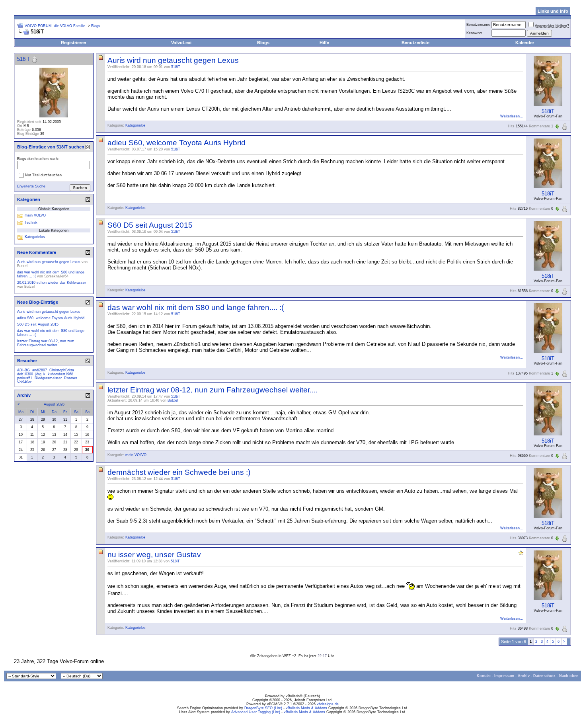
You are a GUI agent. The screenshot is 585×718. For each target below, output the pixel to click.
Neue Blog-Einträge (37, 302)
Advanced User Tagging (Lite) (255, 712)
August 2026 (54, 404)
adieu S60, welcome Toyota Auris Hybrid (176, 143)
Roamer (70, 378)
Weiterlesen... (511, 116)
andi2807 (39, 370)
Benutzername (478, 25)
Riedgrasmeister (48, 378)
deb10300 (25, 374)
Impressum (504, 676)
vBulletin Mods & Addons (306, 708)
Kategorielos (135, 125)
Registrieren (73, 42)
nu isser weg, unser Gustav (154, 554)
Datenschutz (544, 676)
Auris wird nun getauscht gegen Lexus (173, 60)
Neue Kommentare (36, 252)
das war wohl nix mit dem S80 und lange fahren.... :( (195, 307)
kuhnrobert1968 (60, 374)
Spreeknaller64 (56, 276)
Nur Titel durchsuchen (43, 175)
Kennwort (474, 33)
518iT (175, 67)
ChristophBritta (61, 370)
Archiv (524, 676)
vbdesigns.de (328, 704)
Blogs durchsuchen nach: (38, 159)
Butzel (173, 400)
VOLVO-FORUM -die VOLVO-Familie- (55, 26)
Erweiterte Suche (31, 186)
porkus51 (24, 378)
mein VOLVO (135, 455)
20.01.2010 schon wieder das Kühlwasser (51, 283)
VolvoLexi (181, 42)
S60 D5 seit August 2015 (150, 225)
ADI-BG (23, 370)
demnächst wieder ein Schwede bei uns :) (178, 472)
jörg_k (40, 374)
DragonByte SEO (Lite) (263, 708)
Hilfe (324, 42)
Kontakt (484, 676)
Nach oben (569, 676)
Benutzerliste (415, 42)
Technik (31, 223)
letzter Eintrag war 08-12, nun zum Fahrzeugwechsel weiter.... (212, 390)
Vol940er (24, 382)
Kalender (524, 42)
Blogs (263, 42)
